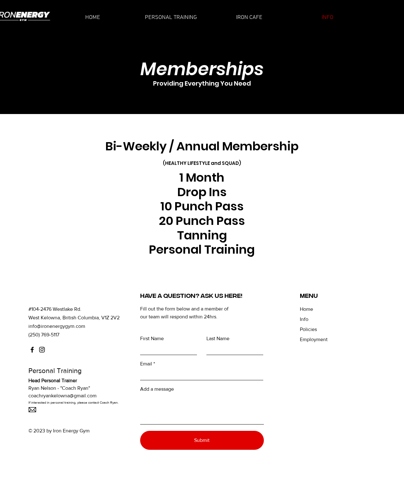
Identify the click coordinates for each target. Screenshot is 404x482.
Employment (314, 339)
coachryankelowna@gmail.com (62, 395)
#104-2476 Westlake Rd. (54, 309)
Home (306, 309)
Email (146, 363)
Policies (308, 329)
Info (304, 319)
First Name (152, 338)
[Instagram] (42, 349)
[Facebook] (32, 349)
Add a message (157, 389)
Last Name (217, 338)
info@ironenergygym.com (56, 326)
